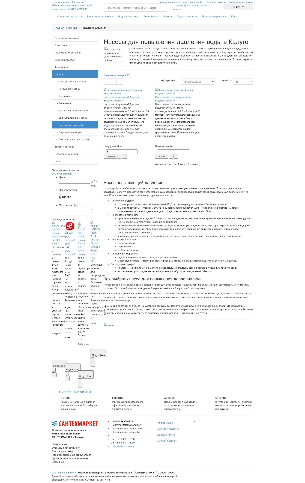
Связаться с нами (123, 446)
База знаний (61, 2)
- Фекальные (63, 103)
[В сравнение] (54, 375)
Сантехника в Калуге (64, 472)
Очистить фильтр (62, 173)
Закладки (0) (195, 2)
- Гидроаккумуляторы (68, 132)
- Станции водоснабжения (71, 81)
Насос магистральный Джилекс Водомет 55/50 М (173, 98)
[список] (113, 82)
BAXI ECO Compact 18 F (70, 252)
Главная (59, 27)
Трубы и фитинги (187, 16)
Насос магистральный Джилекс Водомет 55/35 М (122, 98)
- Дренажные (63, 96)
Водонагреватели (128, 16)
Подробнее (59, 365)
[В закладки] (54, 370)
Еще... (234, 16)
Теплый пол (151, 16)
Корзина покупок (216, 2)
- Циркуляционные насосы (71, 117)
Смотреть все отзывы (75, 391)
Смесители (61, 45)
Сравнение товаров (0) (117, 75)
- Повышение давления (69, 125)
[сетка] (107, 82)
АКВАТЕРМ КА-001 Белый (58, 240)
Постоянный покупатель (172, 2)
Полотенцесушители (214, 16)
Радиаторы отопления (100, 16)
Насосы (167, 16)
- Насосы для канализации (71, 110)
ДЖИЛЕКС (65, 197)
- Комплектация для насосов (72, 139)
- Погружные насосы (67, 88)
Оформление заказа (241, 2)
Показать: (223, 80)
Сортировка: (168, 80)
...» (53, 328)
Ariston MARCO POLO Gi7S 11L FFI (95, 252)
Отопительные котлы (69, 16)
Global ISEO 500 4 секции (82, 249)
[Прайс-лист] (119, 82)
